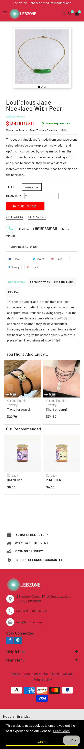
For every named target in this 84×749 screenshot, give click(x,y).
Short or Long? (56, 409)
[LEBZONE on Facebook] (9, 640)
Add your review (15, 116)
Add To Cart (27, 206)
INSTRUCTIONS (64, 282)
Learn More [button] (61, 731)
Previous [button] (10, 387)
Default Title (31, 187)
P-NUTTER (53, 480)
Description (17, 282)
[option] (22, 393)
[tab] (42, 247)
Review (13, 292)
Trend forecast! (18, 409)
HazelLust (14, 480)
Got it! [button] (42, 741)
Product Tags (40, 282)
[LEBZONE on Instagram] (17, 640)
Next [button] (74, 387)
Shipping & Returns (23, 246)
